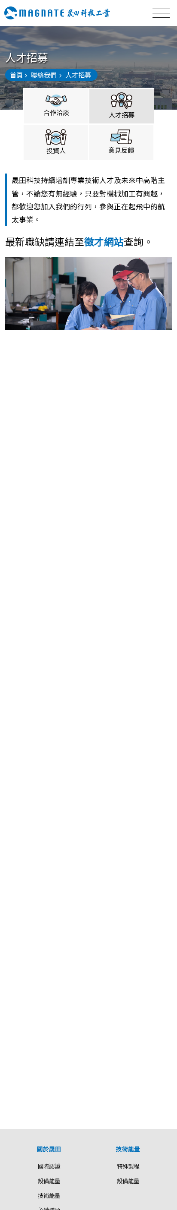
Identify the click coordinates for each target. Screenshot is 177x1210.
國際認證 (49, 1166)
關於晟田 (49, 1148)
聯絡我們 (44, 74)
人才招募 (121, 114)
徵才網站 (104, 241)
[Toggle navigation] (161, 13)
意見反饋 (121, 150)
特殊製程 (128, 1166)
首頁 (16, 74)
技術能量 (49, 1195)
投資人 (56, 150)
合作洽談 (56, 112)
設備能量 (49, 1180)
